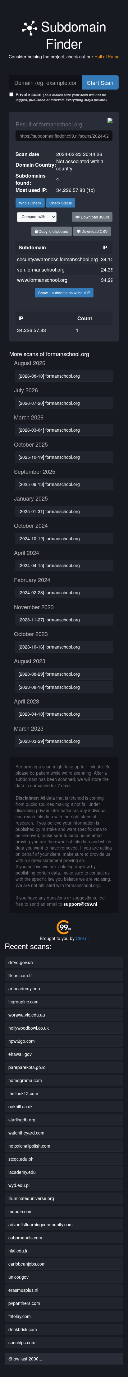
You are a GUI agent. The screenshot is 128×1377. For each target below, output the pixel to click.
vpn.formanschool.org (41, 269)
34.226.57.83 (31, 330)
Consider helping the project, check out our (64, 56)
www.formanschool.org (42, 279)
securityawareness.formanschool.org (57, 259)
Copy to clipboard (53, 231)
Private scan (61, 96)
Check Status (60, 202)
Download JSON (94, 216)
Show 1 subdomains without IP (64, 292)
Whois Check (30, 202)
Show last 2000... (25, 1358)
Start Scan (100, 82)
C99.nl (82, 938)
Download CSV (93, 231)
